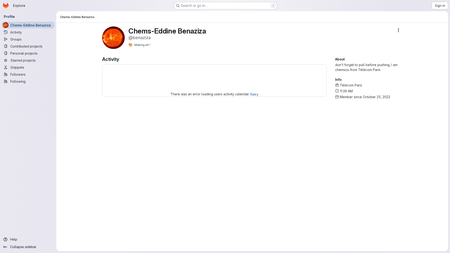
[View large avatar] (113, 37)
